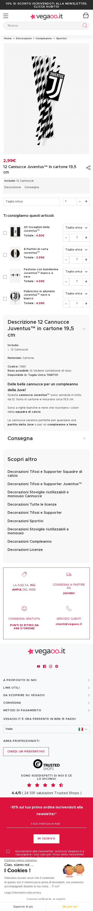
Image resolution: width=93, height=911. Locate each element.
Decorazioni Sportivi (25, 521)
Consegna (31, 187)
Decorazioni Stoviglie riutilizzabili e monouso (38, 531)
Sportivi (61, 38)
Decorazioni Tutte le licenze (32, 504)
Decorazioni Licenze (25, 550)
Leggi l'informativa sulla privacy (22, 892)
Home (7, 38)
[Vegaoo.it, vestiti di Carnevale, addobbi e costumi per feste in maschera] (46, 16)
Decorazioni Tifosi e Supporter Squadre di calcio (45, 473)
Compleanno (43, 38)
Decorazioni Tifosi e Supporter (35, 512)
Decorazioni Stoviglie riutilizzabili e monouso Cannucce (38, 494)
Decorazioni (23, 38)
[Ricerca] (84, 26)
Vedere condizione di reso (52, 370)
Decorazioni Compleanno (30, 541)
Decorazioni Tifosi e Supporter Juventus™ (45, 484)
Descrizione (12, 187)
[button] (46, 729)
